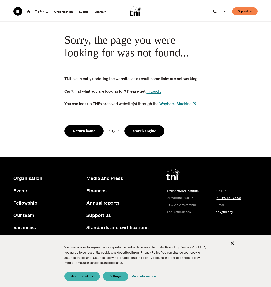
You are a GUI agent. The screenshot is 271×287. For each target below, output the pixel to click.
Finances (96, 190)
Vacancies (24, 227)
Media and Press (104, 178)
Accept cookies (82, 276)
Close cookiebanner (232, 243)
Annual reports (103, 203)
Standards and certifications (117, 227)
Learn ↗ (100, 11)
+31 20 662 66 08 (228, 198)
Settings (115, 276)
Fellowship (25, 203)
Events (83, 11)
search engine (144, 131)
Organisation (63, 11)
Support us (245, 11)
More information (143, 276)
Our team (23, 215)
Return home (84, 131)
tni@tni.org (224, 212)
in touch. (153, 91)
